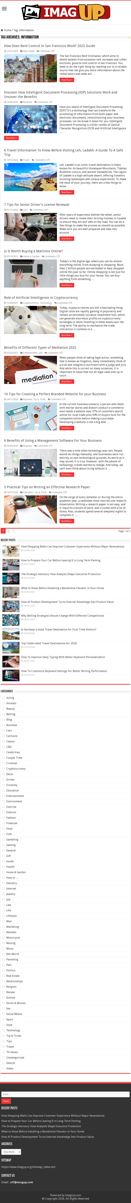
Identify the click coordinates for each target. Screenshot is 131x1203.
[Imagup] (65, 12)
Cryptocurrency (31, 303)
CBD (9, 747)
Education (28, 492)
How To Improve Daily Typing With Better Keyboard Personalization (63, 657)
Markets (11, 932)
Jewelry (10, 894)
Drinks (10, 779)
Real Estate (28, 51)
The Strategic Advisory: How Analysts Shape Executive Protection (61, 574)
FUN (9, 834)
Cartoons (11, 736)
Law (8, 905)
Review (10, 992)
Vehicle (10, 1063)
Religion (11, 986)
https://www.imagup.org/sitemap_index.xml (28, 1167)
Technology (46, 303)
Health (10, 866)
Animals (11, 703)
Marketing (12, 926)
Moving (11, 943)
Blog (9, 719)
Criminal (11, 763)
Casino (10, 741)
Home (7, 30)
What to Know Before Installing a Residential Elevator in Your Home (62, 588)
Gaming (11, 845)
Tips (9, 1041)
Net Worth (12, 954)
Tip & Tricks (39, 399)
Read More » (67, 80)
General (11, 850)
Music (10, 948)
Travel (26, 160)
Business (27, 102)
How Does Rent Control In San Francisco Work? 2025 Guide (49, 46)
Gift (8, 856)
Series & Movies (16, 1003)
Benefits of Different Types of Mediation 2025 (40, 347)
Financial (11, 823)
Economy (11, 785)
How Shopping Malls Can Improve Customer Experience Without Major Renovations (72, 546)
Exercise (11, 806)
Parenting (12, 959)
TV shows (12, 1052)
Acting (10, 697)
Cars (25, 210)
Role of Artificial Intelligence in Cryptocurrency (41, 298)
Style (9, 1025)
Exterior (11, 812)
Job (8, 899)
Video (9, 1068)
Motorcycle (13, 937)
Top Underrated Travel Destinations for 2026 (49, 643)
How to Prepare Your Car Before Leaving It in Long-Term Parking (60, 560)
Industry (11, 883)
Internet (11, 888)
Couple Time (14, 757)
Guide (10, 861)
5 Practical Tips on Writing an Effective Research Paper (47, 487)
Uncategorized (15, 1057)
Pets (8, 965)
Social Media (14, 1014)
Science (10, 997)
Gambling (12, 839)
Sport (9, 1019)
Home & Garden (31, 256)
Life (40, 352)
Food (9, 828)
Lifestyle (11, 915)
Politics (10, 970)
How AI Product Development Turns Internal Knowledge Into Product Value (67, 602)
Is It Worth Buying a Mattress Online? (33, 251)
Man (9, 921)
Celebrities (13, 752)
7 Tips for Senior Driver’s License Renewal (36, 205)
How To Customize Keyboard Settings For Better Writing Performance (64, 671)
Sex (8, 1008)
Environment (14, 801)
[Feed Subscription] (129, 37)
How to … (12, 877)
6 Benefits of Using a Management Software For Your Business (53, 440)
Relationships (14, 981)
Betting (10, 714)
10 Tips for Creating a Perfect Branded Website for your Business (55, 394)
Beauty (10, 708)
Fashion (11, 817)
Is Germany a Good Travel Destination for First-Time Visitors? (58, 629)
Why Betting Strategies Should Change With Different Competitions (62, 615)
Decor (9, 774)
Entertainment (30, 352)
